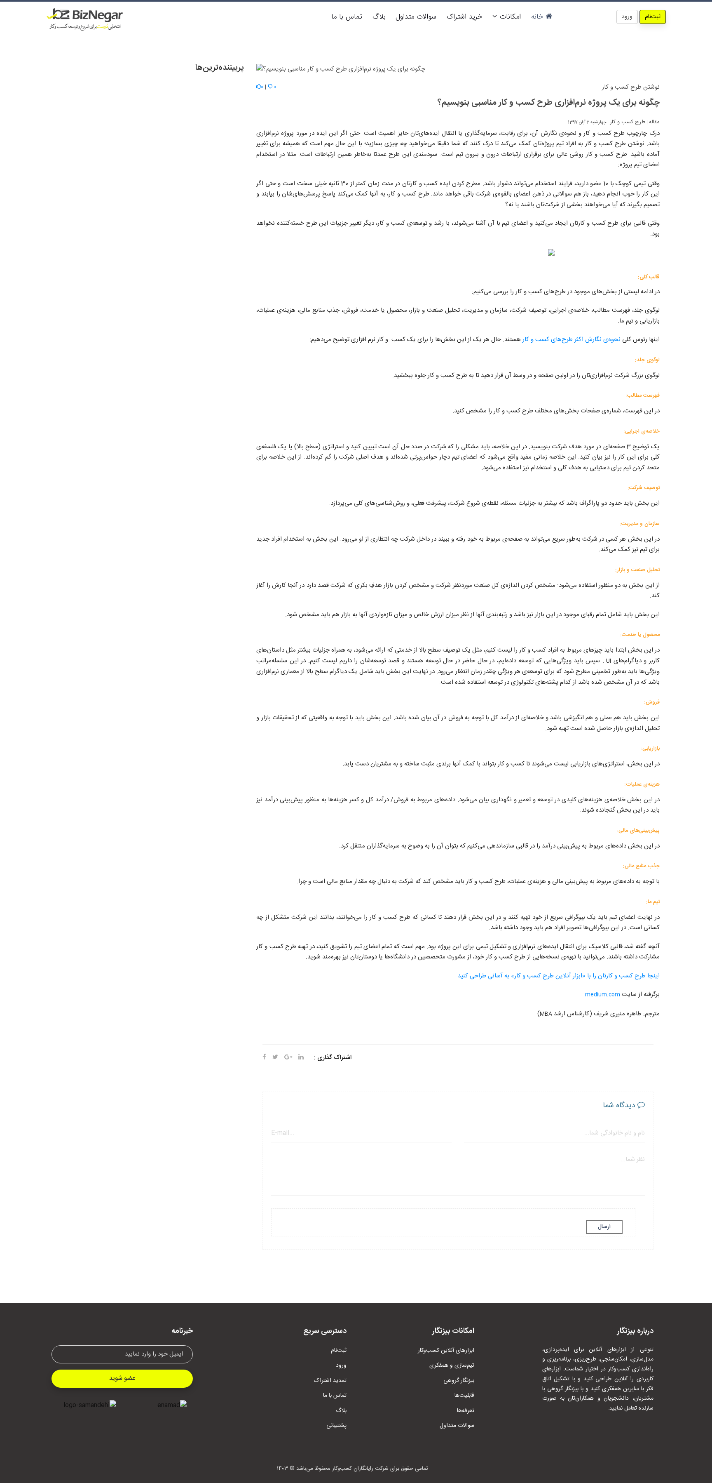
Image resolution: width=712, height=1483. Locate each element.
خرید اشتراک (464, 17)
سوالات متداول (416, 17)
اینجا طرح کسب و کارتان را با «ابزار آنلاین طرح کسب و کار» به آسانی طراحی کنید (559, 976)
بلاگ (378, 17)
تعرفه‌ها (465, 1411)
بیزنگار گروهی (458, 1381)
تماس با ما (346, 17)
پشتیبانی (336, 1426)
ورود (627, 17)
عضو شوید (122, 1378)
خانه (538, 17)
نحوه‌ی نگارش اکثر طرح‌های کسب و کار (571, 339)
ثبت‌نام (652, 17)
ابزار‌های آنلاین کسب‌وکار (446, 1351)
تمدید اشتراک (330, 1381)
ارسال (604, 1227)
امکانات (509, 17)
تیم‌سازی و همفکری (451, 1365)
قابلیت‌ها (464, 1396)
